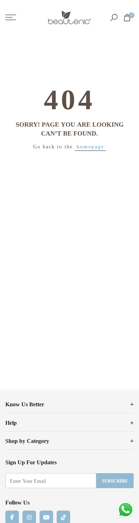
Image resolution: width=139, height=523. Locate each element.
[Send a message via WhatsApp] (125, 509)
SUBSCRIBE (115, 480)
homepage (90, 146)
